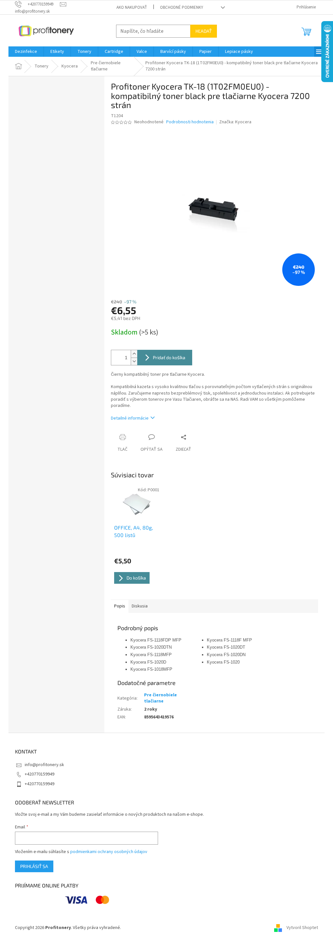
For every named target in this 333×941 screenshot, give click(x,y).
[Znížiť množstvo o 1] (134, 361)
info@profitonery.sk (44, 765)
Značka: (235, 122)
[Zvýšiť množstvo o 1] (134, 354)
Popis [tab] (119, 606)
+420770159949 (39, 774)
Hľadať (203, 31)
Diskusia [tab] (140, 606)
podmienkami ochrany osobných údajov (108, 852)
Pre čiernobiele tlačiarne (160, 698)
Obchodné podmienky (181, 7)
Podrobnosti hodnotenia (190, 122)
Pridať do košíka (169, 357)
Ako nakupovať (131, 7)
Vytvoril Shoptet (302, 927)
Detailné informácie (130, 418)
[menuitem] (26, 51)
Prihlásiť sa (34, 866)
